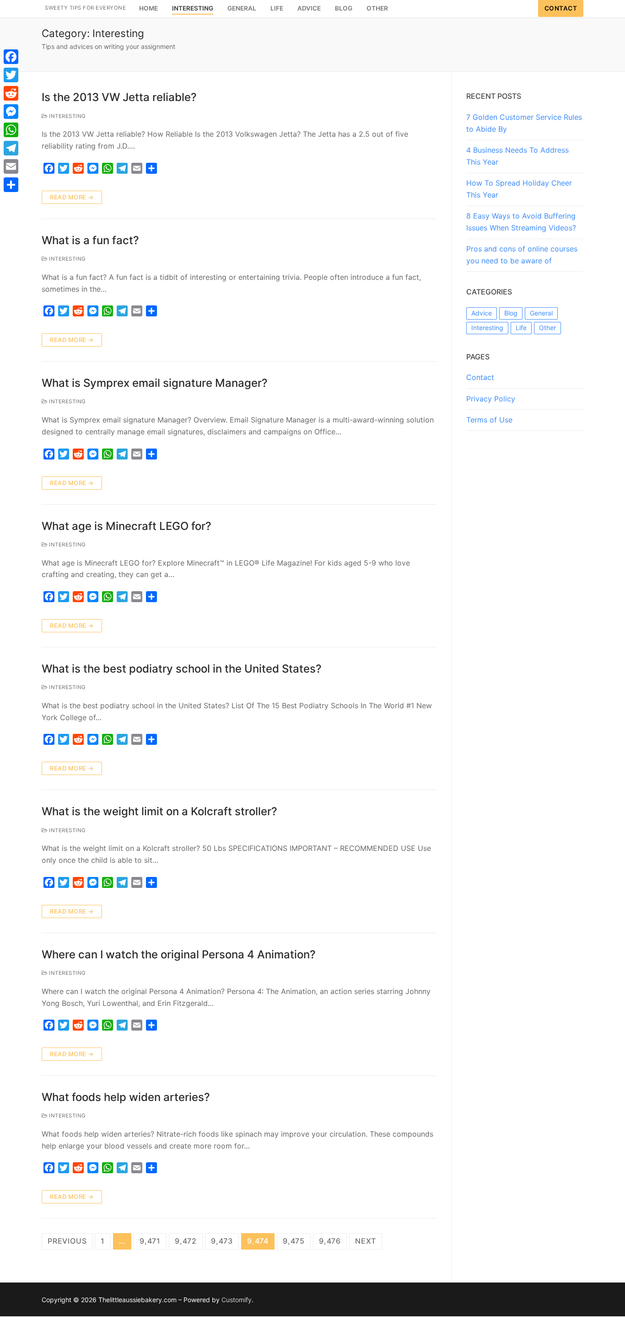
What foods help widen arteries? (126, 1097)
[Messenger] (11, 111)
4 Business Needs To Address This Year (517, 155)
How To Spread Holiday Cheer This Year (519, 188)
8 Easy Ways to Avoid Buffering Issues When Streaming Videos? (521, 221)
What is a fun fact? (90, 240)
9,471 (150, 1240)
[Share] (11, 185)
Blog (510, 313)
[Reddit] (11, 93)
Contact (560, 8)
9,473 (222, 1240)
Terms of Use (489, 419)
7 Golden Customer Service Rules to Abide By (524, 123)
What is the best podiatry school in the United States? (182, 668)
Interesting (67, 116)
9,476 (330, 1240)
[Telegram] (11, 148)
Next (365, 1240)
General (541, 313)
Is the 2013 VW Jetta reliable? (119, 97)
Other (547, 327)
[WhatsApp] (11, 130)
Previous (67, 1240)
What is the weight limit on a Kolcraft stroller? (159, 811)
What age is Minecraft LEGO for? (126, 526)
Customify (236, 1300)
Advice (481, 313)
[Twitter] (11, 75)
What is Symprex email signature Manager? (155, 383)
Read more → (72, 197)
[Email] (11, 166)
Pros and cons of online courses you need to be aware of (521, 254)
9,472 (186, 1240)
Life (521, 327)
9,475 (294, 1240)
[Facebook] (11, 57)
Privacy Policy (490, 398)
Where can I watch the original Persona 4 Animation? (179, 954)
